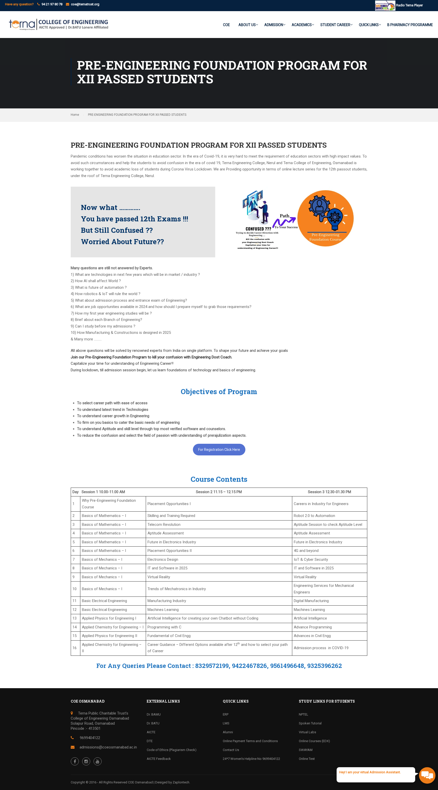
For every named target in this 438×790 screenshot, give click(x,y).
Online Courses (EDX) (314, 741)
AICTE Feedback (159, 759)
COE (226, 25)
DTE (150, 741)
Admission (273, 25)
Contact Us (231, 750)
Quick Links (369, 25)
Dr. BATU (153, 723)
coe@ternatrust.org (85, 4)
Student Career (335, 25)
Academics (302, 25)
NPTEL (303, 714)
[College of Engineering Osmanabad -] (57, 27)
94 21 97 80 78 (52, 4)
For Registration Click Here (219, 450)
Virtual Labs (307, 732)
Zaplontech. (181, 782)
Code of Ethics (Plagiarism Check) (171, 750)
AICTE (151, 732)
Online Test (307, 759)
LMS (226, 723)
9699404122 (89, 738)
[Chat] (427, 775)
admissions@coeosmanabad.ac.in (108, 747)
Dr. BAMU (154, 714)
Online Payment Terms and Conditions (250, 741)
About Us (247, 25)
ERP (225, 714)
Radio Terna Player (409, 5)
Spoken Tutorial (310, 723)
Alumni (228, 732)
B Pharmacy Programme (410, 25)
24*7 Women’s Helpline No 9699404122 (251, 759)
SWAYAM (306, 750)
